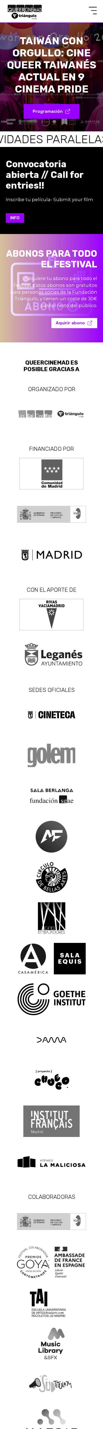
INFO (15, 217)
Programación (48, 111)
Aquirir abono (70, 323)
